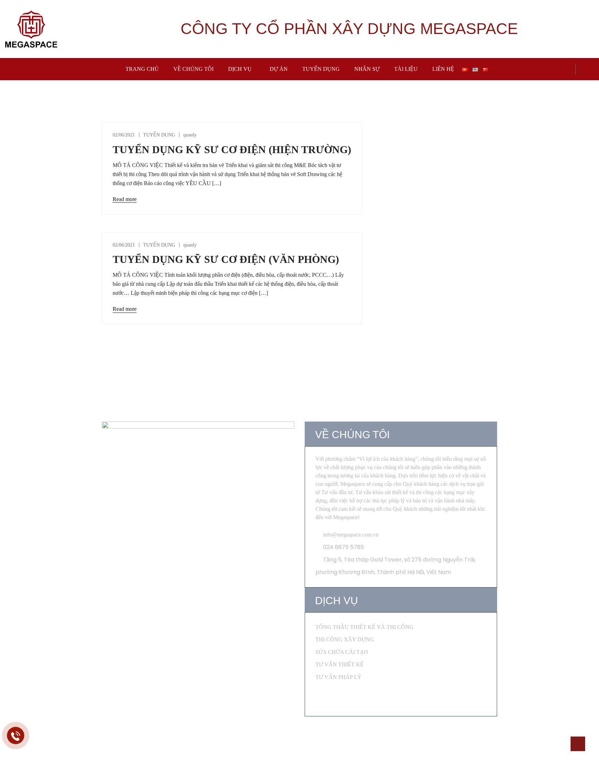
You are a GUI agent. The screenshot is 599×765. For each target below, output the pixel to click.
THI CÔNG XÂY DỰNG (344, 639)
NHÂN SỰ (367, 69)
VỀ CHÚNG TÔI (193, 69)
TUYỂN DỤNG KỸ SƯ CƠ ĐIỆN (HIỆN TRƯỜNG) (232, 149)
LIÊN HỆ (443, 69)
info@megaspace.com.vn (351, 535)
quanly (190, 135)
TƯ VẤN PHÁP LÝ (338, 677)
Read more (125, 199)
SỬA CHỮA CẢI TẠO (341, 652)
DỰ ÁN (279, 69)
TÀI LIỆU (406, 69)
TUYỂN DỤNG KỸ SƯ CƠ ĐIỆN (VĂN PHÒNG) (226, 259)
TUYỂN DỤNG (321, 69)
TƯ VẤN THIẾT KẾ (339, 664)
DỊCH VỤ (240, 69)
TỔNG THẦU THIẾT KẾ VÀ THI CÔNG (364, 627)
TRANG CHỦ (142, 69)
